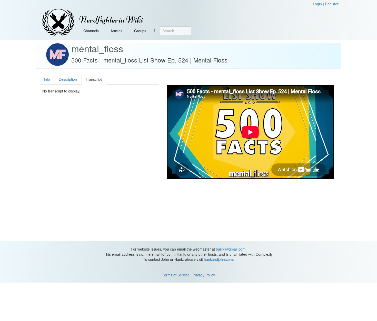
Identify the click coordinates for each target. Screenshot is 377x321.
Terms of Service (176, 274)
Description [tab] (68, 79)
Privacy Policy (204, 274)
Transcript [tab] (94, 79)
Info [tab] (47, 79)
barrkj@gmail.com (230, 249)
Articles (116, 30)
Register (332, 3)
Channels (90, 30)
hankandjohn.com (218, 259)
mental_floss (97, 48)
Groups (139, 30)
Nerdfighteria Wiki (111, 19)
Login (317, 3)
